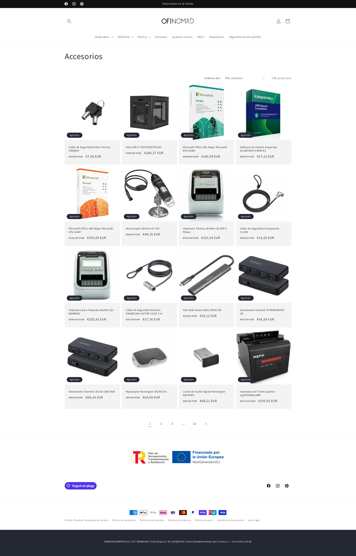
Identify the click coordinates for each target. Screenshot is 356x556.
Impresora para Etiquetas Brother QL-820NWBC (91, 311)
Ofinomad (78, 520)
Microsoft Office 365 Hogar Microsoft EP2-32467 (91, 230)
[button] (69, 21)
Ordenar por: (212, 78)
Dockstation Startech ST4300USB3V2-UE (262, 311)
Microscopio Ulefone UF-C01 (143, 228)
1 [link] (150, 423)
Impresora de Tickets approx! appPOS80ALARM (257, 393)
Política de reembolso (124, 520)
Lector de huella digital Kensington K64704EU (204, 393)
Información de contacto (230, 520)
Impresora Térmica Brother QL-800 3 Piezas (204, 230)
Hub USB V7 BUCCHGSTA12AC (144, 147)
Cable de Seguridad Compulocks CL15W (259, 230)
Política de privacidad (152, 520)
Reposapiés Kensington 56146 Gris (146, 391)
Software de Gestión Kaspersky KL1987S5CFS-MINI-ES (258, 149)
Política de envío (204, 520)
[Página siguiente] (205, 423)
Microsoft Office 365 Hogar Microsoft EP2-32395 (205, 149)
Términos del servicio (179, 520)
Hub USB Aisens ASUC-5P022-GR (202, 310)
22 (194, 423)
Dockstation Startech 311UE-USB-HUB (92, 391)
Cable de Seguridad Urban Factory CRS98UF (89, 149)
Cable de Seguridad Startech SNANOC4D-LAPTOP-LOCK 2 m (144, 311)
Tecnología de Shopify (96, 520)
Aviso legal (254, 520)
